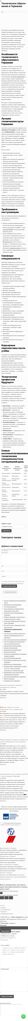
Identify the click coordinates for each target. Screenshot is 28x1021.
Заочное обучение (10, 652)
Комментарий (4, 552)
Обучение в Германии (6, 873)
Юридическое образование (12, 646)
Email (2, 571)
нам (11, 252)
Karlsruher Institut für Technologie (12, 184)
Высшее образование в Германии (9, 864)
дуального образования (18, 77)
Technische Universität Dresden (11, 173)
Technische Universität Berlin (10, 161)
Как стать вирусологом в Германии (15, 639)
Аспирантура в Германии (12, 681)
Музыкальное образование (12, 650)
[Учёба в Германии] (0, 1)
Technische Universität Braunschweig (12, 165)
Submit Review (6, 530)
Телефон (3, 576)
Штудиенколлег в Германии (7, 856)
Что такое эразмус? (10, 607)
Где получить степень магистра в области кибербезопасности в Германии (14, 635)
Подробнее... (3, 697)
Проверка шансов (5, 875)
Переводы (2, 877)
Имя (2, 566)
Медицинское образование (12, 604)
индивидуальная (15, 248)
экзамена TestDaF (8, 229)
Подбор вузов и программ (13, 877)
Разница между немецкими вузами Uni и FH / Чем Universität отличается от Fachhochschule (15, 668)
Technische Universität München (11, 188)
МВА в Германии (9, 679)
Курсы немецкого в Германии (8, 848)
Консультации (20, 875)
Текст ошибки (5, 945)
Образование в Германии (10, 592)
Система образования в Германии (15, 676)
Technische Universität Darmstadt (11, 169)
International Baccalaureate (12, 658)
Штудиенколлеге (8, 242)
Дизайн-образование (10, 648)
